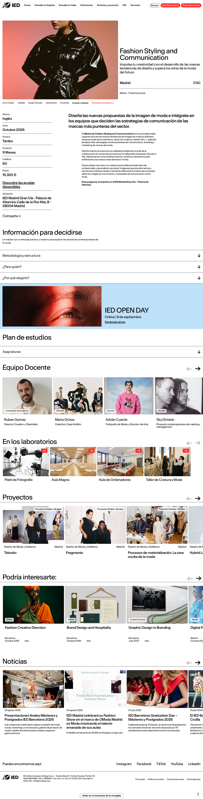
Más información (117, 419)
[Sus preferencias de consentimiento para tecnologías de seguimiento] (198, 794)
